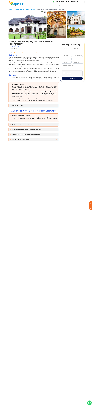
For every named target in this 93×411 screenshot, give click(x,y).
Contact (78, 5)
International (48, 5)
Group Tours (60, 5)
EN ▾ (83, 1)
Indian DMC (73, 5)
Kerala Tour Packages (31, 9)
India (42, 5)
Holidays (54, 5)
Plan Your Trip (90, 205)
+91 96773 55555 (59, 1)
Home (11, 9)
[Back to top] (87, 406)
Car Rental (66, 5)
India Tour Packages (19, 9)
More (82, 5)
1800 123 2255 (72, 1)
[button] (63, 52)
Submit (71, 78)
